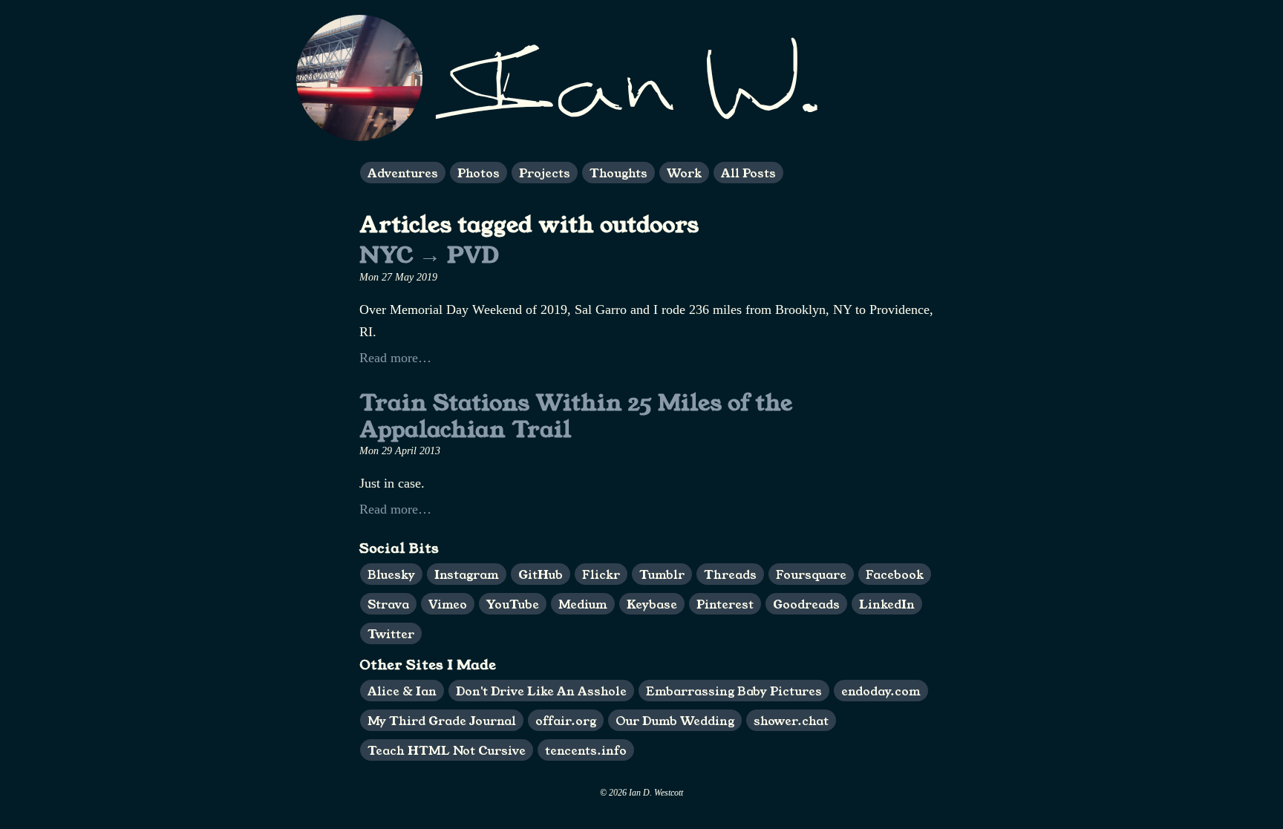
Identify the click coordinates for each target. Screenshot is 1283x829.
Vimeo (447, 604)
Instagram (466, 574)
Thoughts (618, 173)
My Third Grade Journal (442, 720)
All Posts (748, 173)
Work (684, 173)
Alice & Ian (402, 691)
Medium (582, 604)
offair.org (565, 720)
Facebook (895, 574)
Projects (544, 173)
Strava (388, 604)
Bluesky (391, 574)
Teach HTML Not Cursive (447, 750)
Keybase (652, 604)
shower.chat (791, 720)
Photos (478, 173)
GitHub (540, 574)
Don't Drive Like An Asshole (541, 691)
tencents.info (586, 750)
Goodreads (806, 604)
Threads (730, 574)
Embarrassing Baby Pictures (734, 691)
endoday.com (881, 691)
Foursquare (811, 574)
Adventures (403, 173)
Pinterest (725, 604)
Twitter (391, 633)
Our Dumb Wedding (675, 720)
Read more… (395, 357)
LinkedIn (887, 604)
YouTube (512, 604)
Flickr (601, 574)
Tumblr (662, 574)
